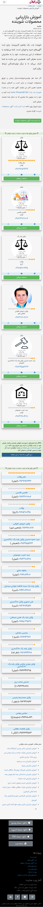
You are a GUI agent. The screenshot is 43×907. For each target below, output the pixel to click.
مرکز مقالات (31, 6)
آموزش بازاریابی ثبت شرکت (27, 778)
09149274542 (24, 606)
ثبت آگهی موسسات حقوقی (28, 863)
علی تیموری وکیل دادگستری (21, 602)
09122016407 (25, 574)
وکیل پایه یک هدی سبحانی (21, 617)
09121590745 (21, 268)
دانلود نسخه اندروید (20, 830)
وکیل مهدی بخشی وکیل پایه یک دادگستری (21, 665)
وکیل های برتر (32, 869)
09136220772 (21, 317)
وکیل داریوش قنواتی (21, 524)
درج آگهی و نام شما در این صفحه (23, 446)
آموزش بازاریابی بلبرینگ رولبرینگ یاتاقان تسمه (20, 770)
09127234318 (25, 652)
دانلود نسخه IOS (20, 837)
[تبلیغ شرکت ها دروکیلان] (34, 174)
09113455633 (22, 367)
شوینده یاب (36, 92)
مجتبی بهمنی (21, 713)
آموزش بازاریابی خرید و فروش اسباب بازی (22, 783)
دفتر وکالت (21, 477)
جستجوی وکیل (32, 866)
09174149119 (25, 637)
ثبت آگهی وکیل (32, 860)
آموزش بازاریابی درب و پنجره (27, 761)
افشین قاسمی (21, 492)
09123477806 (21, 218)
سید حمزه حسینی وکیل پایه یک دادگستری (21, 539)
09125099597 (24, 621)
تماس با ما (33, 857)
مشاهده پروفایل (21, 178)
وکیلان (39, 6)
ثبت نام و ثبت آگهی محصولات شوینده (27, 120)
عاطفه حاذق (21, 570)
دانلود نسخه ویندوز (19, 823)
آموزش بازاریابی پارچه (29, 765)
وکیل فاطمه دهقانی (21, 729)
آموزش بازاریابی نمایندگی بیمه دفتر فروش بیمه (21, 774)
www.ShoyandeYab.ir (20, 92)
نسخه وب (19, 843)
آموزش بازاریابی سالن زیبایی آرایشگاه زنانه (22, 748)
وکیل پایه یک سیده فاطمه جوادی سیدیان (21, 586)
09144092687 (24, 590)
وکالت (21, 508)
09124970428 (21, 416)
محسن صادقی (21, 633)
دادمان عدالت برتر (21, 682)
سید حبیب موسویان (21, 555)
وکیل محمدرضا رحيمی (21, 697)
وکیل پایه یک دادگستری (21, 648)
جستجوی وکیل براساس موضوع (27, 875)
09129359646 (21, 169)
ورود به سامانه (32, 872)
